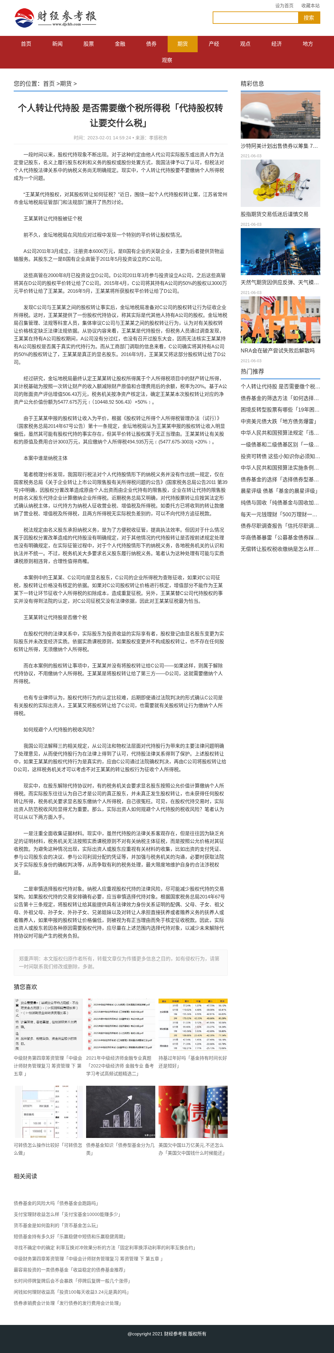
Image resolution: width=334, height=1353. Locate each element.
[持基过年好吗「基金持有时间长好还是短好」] (193, 1025)
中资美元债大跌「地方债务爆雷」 (280, 421)
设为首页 (284, 5)
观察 (167, 60)
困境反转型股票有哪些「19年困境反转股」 (280, 409)
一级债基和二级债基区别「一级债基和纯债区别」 (280, 444)
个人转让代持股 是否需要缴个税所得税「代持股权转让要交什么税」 (280, 386)
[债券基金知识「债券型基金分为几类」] (120, 1112)
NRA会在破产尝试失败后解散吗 (278, 350)
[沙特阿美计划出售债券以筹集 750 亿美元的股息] (280, 115)
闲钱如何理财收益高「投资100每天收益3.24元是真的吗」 (72, 1292)
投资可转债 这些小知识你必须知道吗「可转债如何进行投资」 (280, 456)
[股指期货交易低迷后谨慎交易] (280, 183)
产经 (214, 44)
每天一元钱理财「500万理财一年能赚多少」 (280, 514)
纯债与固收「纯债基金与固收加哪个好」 (280, 502)
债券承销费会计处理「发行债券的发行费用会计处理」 (68, 1303)
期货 (182, 44)
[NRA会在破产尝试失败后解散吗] (280, 320)
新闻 (57, 44)
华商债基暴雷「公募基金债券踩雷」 (280, 537)
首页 (26, 44)
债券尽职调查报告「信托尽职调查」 (280, 526)
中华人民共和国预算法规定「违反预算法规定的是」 (280, 433)
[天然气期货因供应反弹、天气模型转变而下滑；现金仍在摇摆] (280, 251)
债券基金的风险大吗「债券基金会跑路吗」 (57, 1203)
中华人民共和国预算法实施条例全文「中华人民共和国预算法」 (280, 468)
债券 (151, 44)
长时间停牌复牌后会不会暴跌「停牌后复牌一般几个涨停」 (73, 1280)
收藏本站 (310, 5)
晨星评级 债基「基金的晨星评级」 (280, 491)
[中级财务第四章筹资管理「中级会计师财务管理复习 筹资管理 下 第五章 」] (48, 1025)
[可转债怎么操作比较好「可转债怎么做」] (48, 1112)
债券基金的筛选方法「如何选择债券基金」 (280, 398)
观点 (245, 44)
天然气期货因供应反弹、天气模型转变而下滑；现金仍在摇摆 (280, 282)
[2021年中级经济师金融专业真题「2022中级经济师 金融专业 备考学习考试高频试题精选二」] (120, 1025)
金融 (120, 44)
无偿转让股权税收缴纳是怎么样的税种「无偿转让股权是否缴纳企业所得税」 (280, 549)
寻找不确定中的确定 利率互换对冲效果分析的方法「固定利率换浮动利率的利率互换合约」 (106, 1247)
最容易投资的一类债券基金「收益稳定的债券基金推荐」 (71, 1269)
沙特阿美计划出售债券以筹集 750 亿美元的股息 (280, 146)
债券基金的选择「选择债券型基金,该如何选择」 (280, 479)
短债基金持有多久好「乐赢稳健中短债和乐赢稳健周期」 (71, 1236)
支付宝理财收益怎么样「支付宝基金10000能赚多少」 (68, 1214)
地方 (308, 44)
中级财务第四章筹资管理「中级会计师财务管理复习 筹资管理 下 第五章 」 (48, 1065)
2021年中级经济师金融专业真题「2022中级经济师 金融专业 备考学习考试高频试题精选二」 (120, 1065)
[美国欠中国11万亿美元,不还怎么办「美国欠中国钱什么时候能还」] (193, 1112)
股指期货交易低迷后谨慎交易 (275, 214)
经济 (276, 44)
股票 (89, 44)
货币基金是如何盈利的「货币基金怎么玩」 (57, 1225)
